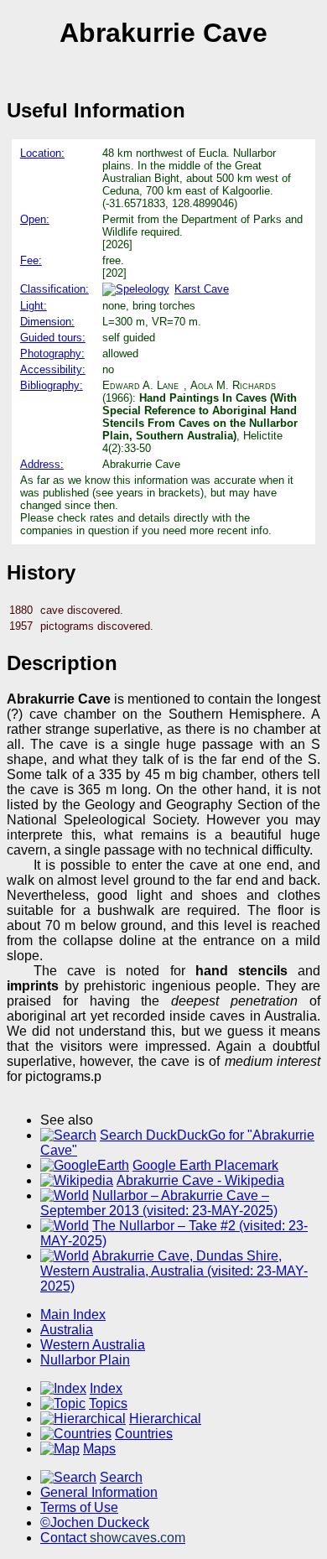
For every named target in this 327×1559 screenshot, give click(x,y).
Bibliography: (51, 385)
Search (121, 1477)
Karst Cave (201, 289)
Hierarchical (165, 1418)
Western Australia (92, 1345)
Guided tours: (53, 337)
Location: (42, 153)
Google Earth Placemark (205, 1165)
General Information (99, 1492)
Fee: (31, 260)
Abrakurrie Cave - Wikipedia (200, 1180)
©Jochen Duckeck (94, 1522)
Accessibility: (53, 369)
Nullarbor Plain (85, 1360)
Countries (144, 1433)
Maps (99, 1449)
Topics (108, 1403)
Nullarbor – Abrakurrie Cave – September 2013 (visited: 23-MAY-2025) (159, 1203)
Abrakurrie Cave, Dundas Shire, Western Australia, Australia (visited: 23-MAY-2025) (174, 1271)
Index (106, 1388)
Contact (112, 1537)
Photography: (52, 353)
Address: (42, 464)
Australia (66, 1330)
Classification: (54, 289)
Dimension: (47, 321)
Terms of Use (79, 1507)
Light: (33, 305)
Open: (34, 219)
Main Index (73, 1314)
